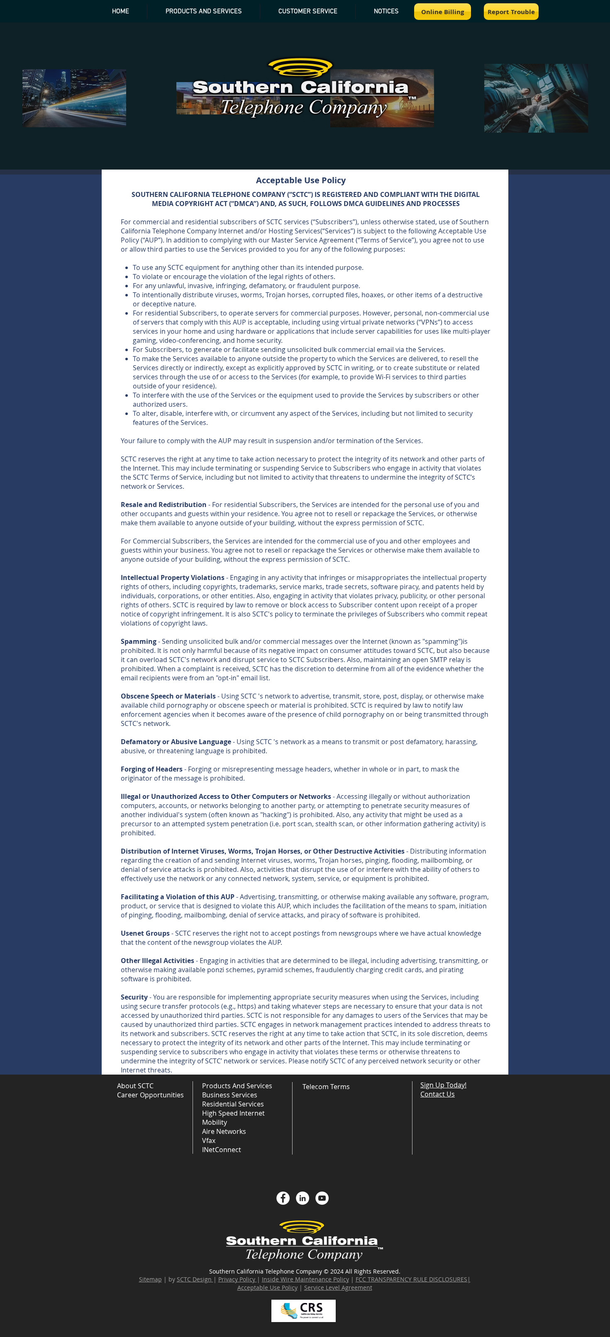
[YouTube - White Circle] (322, 1198)
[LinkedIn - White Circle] (302, 1198)
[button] (386, 11)
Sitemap (150, 1279)
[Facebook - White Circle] (283, 1198)
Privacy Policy (236, 1279)
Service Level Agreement (338, 1287)
